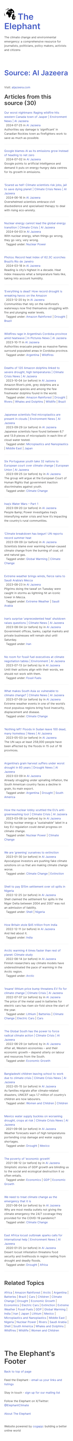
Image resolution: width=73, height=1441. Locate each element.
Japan (28, 448)
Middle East (14, 448)
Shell (29, 912)
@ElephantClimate (16, 1405)
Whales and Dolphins (29, 401)
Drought (59, 316)
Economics (33, 1179)
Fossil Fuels (33, 678)
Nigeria (40, 912)
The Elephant (22, 21)
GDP (47, 1179)
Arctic (30, 975)
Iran (28, 644)
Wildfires (48, 355)
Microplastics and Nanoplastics (47, 444)
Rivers (8, 401)
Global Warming (36, 559)
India (29, 937)
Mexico (45, 1145)
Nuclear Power (36, 244)
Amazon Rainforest (39, 316)
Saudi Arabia (58, 1322)
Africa (44, 1264)
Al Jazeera (33, 125)
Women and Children (40, 1103)
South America (23, 1326)
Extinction (57, 873)
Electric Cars (25, 1018)
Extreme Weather (37, 601)
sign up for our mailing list (42, 1392)
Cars (40, 1018)
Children (62, 1103)
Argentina (32, 355)
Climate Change (37, 491)
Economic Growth (38, 1060)
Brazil (8, 321)
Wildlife (51, 401)
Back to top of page (17, 1371)
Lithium (31, 1014)
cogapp (38, 1426)
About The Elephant (17, 1413)
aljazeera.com (21, 87)
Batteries (44, 1014)
